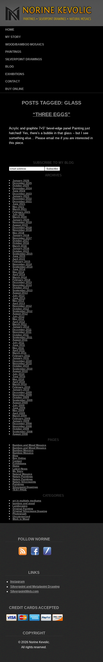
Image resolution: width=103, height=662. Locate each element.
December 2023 (22, 193)
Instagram (17, 581)
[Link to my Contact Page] (47, 552)
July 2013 (18, 295)
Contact (12, 81)
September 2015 (22, 253)
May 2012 (18, 319)
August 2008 (20, 434)
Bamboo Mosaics (23, 450)
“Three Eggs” (51, 114)
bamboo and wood (23, 503)
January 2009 (20, 421)
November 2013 (22, 285)
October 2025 (20, 185)
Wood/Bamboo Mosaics (24, 44)
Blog (9, 66)
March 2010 (19, 384)
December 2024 (22, 188)
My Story (13, 37)
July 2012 (18, 316)
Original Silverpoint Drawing (29, 511)
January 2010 (20, 389)
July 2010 (18, 374)
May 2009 (18, 410)
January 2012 (20, 326)
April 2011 (18, 350)
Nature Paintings (22, 476)
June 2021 (18, 203)
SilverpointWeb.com (24, 591)
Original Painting (22, 508)
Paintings (13, 52)
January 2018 (20, 235)
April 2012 (18, 321)
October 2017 (20, 240)
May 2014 (18, 272)
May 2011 (18, 347)
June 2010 (18, 376)
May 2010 (18, 379)
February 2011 (21, 355)
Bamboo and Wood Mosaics (29, 445)
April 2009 (18, 413)
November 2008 (22, 426)
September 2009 (22, 400)
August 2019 (20, 225)
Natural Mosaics (22, 474)
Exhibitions (14, 74)
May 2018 (18, 232)
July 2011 (18, 342)
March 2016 (19, 245)
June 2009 (18, 407)
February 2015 (21, 261)
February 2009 (21, 418)
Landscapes (20, 505)
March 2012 (19, 324)
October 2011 (20, 334)
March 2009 (19, 415)
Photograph (19, 513)
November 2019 (22, 222)
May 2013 (18, 300)
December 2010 (22, 361)
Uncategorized (21, 516)
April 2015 (18, 259)
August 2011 (20, 339)
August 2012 (20, 313)
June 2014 (18, 269)
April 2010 (18, 381)
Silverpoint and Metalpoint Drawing (35, 586)
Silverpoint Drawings (23, 59)
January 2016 (20, 248)
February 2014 (21, 279)
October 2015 (20, 251)
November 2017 (22, 238)
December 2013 (22, 282)
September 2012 (22, 311)
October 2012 (20, 308)
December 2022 (22, 198)
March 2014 (19, 277)
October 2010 (20, 366)
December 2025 (22, 183)
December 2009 (22, 392)
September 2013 (22, 290)
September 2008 (22, 431)
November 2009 (22, 394)
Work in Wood (20, 519)
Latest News (20, 468)
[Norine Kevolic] (51, 25)
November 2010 (22, 363)
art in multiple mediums (26, 500)
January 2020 (20, 219)
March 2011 (19, 352)
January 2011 (20, 358)
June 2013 (18, 298)
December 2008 (22, 423)
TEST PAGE (19, 489)
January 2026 (20, 180)
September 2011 (22, 337)
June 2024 (18, 190)
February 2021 (21, 212)
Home (9, 29)
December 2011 (22, 329)
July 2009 (18, 405)
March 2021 (19, 209)
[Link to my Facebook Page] (35, 552)
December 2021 (22, 201)
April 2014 (18, 274)
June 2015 (18, 256)
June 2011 (18, 345)
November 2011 (22, 332)
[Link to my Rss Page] (22, 552)
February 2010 (21, 387)
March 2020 (19, 217)
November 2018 (22, 230)
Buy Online (14, 89)
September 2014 (22, 266)
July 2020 (18, 214)
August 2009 (20, 402)
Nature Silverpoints (24, 481)
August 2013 (20, 292)
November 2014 (22, 264)
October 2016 (20, 243)
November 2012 (22, 305)
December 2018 (22, 227)
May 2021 (18, 206)
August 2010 (20, 371)
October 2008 (20, 428)
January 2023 (20, 196)
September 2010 (22, 368)
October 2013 (20, 287)
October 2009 (20, 397)
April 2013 (18, 303)
